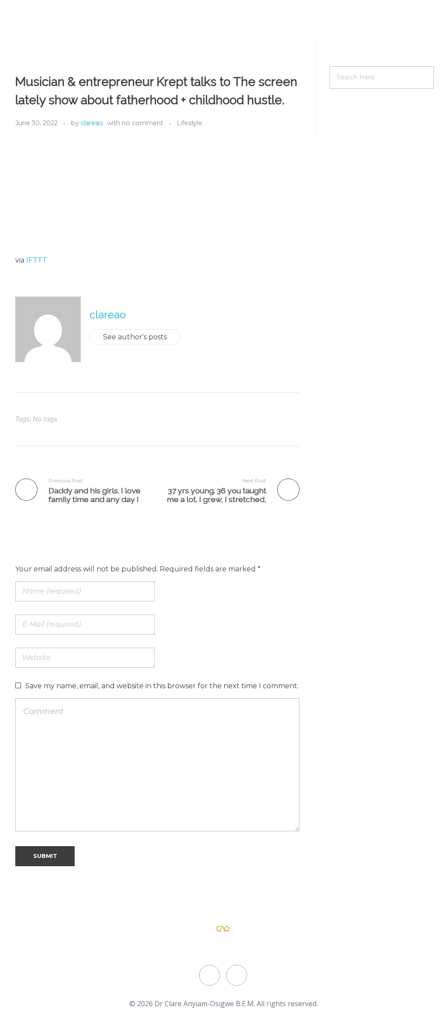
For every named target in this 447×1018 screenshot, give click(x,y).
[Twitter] (209, 975)
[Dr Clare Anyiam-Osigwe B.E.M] (223, 929)
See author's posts (135, 337)
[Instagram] (236, 975)
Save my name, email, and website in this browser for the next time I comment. (162, 686)
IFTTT (36, 260)
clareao (92, 123)
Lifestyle (189, 123)
